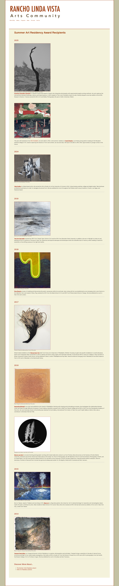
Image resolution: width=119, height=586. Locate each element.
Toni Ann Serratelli (19, 238)
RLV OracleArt (34, 141)
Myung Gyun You (35, 353)
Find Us (38, 20)
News (28, 20)
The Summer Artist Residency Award (26, 568)
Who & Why (12, 20)
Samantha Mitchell (19, 406)
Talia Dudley (17, 186)
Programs (23, 20)
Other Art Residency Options (24, 569)
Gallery (17, 20)
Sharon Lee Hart (18, 455)
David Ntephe (69, 141)
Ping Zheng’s (17, 291)
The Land (33, 20)
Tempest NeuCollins (19, 553)
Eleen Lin (46, 503)
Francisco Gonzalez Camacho (22, 93)
